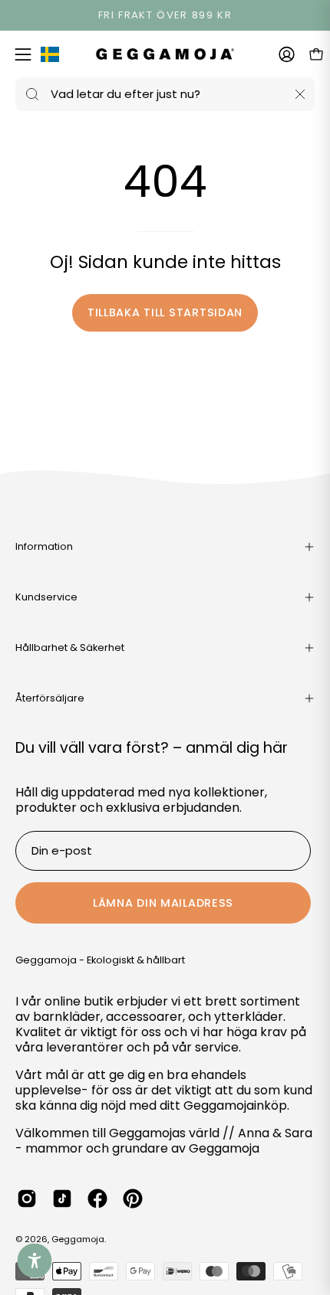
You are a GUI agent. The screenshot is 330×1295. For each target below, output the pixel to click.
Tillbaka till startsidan (165, 312)
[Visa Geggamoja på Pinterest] (132, 1198)
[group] (165, 15)
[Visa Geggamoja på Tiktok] (62, 1198)
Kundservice (46, 596)
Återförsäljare (49, 698)
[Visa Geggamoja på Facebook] (97, 1198)
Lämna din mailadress (163, 903)
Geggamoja (77, 1239)
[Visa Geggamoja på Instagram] (26, 1198)
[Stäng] (300, 94)
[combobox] (165, 94)
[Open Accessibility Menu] (35, 1261)
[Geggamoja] (165, 54)
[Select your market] (50, 57)
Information (44, 546)
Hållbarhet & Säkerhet (69, 647)
